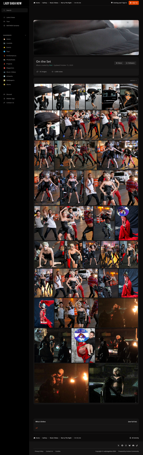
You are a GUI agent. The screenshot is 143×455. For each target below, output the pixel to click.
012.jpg (38, 292)
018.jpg (119, 235)
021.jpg (88, 200)
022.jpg (64, 200)
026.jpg (38, 165)
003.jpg (99, 358)
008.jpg (38, 322)
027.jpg (104, 135)
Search (8, 10)
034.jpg (56, 105)
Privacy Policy (39, 451)
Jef (37, 428)
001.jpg (93, 398)
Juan (39, 107)
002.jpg (38, 398)
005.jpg (38, 358)
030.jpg (124, 105)
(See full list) (132, 422)
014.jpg (104, 263)
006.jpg (102, 322)
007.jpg (58, 322)
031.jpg (106, 105)
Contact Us (49, 451)
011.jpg (57, 292)
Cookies (57, 451)
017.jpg (38, 263)
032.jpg (89, 105)
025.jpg (58, 165)
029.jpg (38, 135)
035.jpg (38, 105)
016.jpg (69, 263)
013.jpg (123, 263)
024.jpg (101, 165)
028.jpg (64, 135)
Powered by (128, 451)
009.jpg (122, 292)
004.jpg (75, 358)
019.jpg (97, 235)
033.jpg (74, 105)
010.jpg (102, 292)
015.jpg (87, 263)
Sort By (132, 80)
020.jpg (38, 235)
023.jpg (38, 200)
